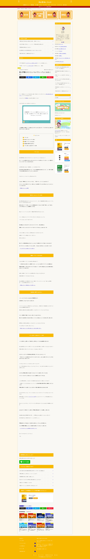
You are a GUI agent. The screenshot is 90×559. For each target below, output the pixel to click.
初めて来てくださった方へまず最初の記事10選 (45, 6)
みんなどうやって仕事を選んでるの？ (67, 166)
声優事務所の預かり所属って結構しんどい (27, 476)
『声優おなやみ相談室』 (62, 53)
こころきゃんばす (30, 65)
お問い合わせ (61, 61)
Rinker (32, 496)
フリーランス (22, 543)
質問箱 (26, 98)
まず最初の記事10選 (63, 46)
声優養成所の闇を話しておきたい (25, 47)
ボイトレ (22, 548)
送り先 (61, 51)
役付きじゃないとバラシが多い (29, 139)
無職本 (65, 153)
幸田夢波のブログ (43, 556)
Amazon (35, 498)
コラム (22, 540)
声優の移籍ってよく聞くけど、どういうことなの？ (28, 473)
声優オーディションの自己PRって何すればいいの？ (29, 485)
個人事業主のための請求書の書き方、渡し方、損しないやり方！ (31, 50)
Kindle (31, 498)
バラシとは (25, 137)
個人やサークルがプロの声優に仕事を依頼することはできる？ (30, 479)
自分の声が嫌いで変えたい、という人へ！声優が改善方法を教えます (31, 44)
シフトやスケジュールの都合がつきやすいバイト (28, 428)
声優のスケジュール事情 (24, 188)
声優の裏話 (22, 8)
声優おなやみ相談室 (32, 495)
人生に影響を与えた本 (62, 48)
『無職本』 (60, 55)
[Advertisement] (36, 29)
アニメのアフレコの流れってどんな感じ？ (27, 248)
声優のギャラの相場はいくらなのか (26, 482)
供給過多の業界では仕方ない (28, 143)
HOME (19, 8)
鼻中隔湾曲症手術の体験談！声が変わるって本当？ (62, 72)
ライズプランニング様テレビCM (31, 63)
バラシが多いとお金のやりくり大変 (30, 145)
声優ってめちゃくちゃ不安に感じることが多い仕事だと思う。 (31, 328)
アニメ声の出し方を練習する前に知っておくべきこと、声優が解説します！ (62, 84)
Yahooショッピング (66, 160)
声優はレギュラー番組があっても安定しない (27, 285)
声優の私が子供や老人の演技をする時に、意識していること (30, 41)
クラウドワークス (32, 396)
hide (38, 135)
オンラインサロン (58, 130)
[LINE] (63, 42)
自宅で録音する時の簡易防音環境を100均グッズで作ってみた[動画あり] (32, 470)
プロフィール (61, 44)
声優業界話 (25, 8)
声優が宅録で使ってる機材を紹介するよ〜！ (27, 53)
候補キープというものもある (28, 141)
